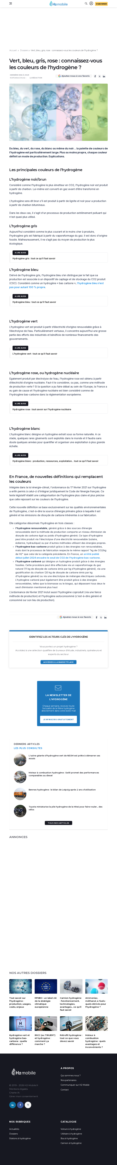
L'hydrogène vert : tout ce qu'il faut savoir (35, 353)
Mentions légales (18, 1089)
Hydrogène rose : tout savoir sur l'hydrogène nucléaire (42, 409)
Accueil (13, 50)
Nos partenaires (68, 1080)
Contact (65, 1089)
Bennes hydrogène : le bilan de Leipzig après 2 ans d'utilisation (62, 789)
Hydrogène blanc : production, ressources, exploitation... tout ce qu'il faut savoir (55, 461)
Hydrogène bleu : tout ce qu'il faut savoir (34, 302)
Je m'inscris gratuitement (58, 719)
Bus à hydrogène (69, 1138)
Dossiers (24, 50)
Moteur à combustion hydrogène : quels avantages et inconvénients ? (95, 1041)
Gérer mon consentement (23, 1096)
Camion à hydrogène (71, 1143)
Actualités (14, 1129)
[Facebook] (95, 76)
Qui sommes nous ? (71, 1075)
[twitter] (28, 1105)
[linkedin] (12, 1105)
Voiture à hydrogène (71, 1129)
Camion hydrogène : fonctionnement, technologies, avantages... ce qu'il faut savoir (70, 1004)
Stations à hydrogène (20, 1138)
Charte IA (14, 1092)
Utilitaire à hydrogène (71, 1133)
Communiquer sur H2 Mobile (75, 1085)
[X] (99, 76)
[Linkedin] (104, 76)
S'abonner (101, 4)
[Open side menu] (10, 3)
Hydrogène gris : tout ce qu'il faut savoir (34, 258)
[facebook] (20, 1105)
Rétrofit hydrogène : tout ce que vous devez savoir (71, 1038)
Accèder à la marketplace (58, 662)
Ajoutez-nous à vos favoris (75, 76)
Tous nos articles (58, 823)
